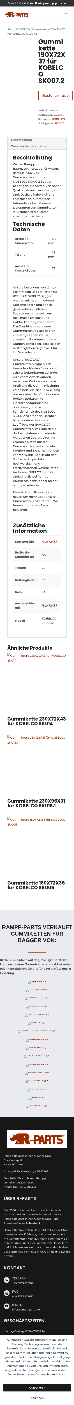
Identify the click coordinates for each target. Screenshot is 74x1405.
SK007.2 (59, 123)
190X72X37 (49, 541)
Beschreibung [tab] (21, 140)
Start (10, 29)
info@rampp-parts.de (50, 3)
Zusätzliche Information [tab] (29, 146)
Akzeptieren (37, 1387)
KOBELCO (23, 29)
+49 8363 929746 (20, 3)
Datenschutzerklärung (51, 1374)
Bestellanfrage (55, 95)
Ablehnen (37, 1398)
